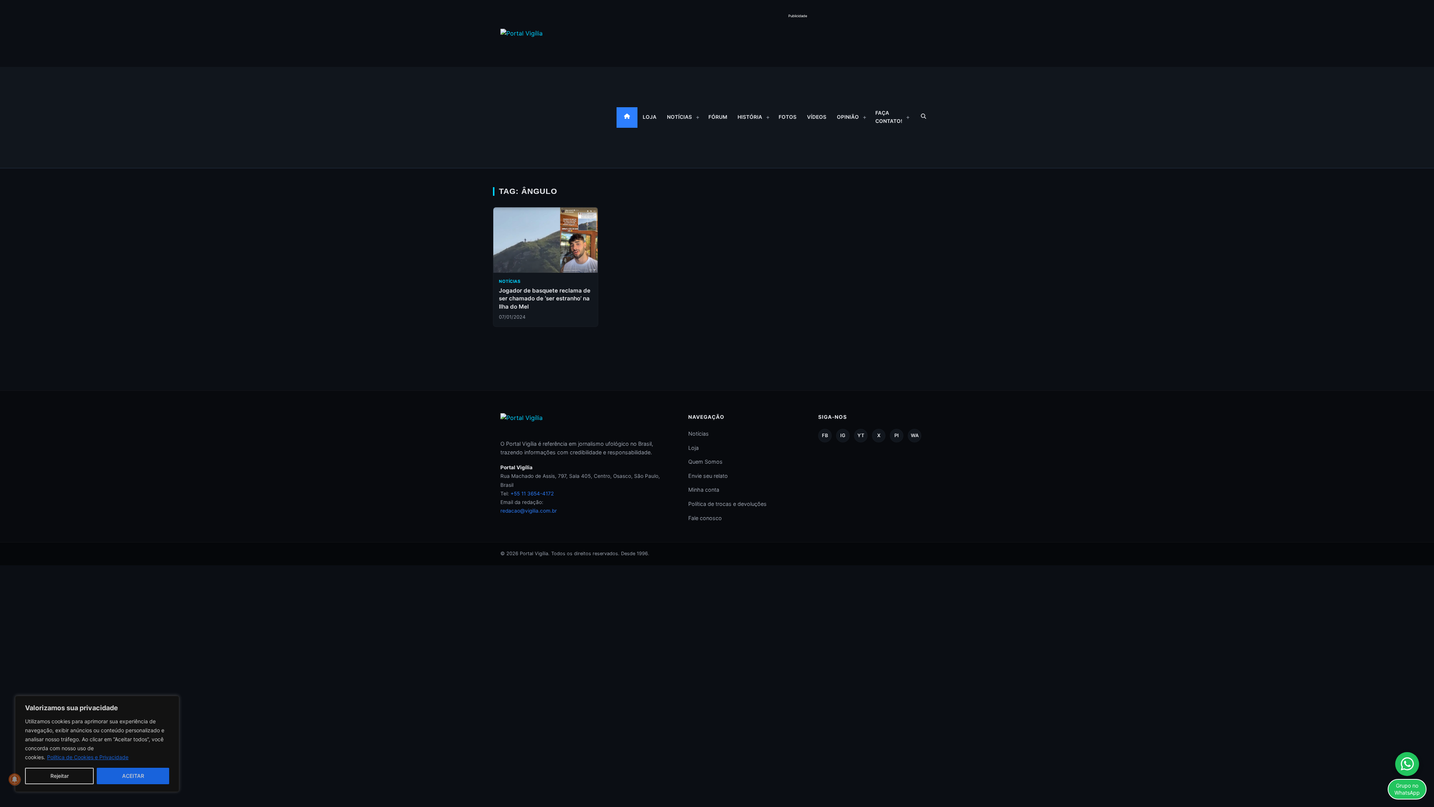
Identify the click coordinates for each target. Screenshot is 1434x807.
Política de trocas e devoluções (727, 504)
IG (842, 435)
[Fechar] (171, 702)
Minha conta (703, 489)
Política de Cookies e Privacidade (87, 757)
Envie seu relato (708, 476)
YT (860, 435)
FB (825, 435)
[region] (97, 744)
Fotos (788, 117)
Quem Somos (705, 461)
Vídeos (816, 117)
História (750, 117)
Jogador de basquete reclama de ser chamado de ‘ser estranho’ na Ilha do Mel (544, 298)
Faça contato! (888, 117)
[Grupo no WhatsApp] (1407, 764)
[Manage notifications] (15, 779)
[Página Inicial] (627, 117)
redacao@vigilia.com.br (528, 511)
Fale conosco (705, 518)
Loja (650, 117)
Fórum (717, 117)
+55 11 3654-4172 (532, 494)
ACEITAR (133, 776)
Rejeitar (59, 776)
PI (896, 435)
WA (915, 435)
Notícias (679, 117)
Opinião (848, 117)
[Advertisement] (798, 37)
